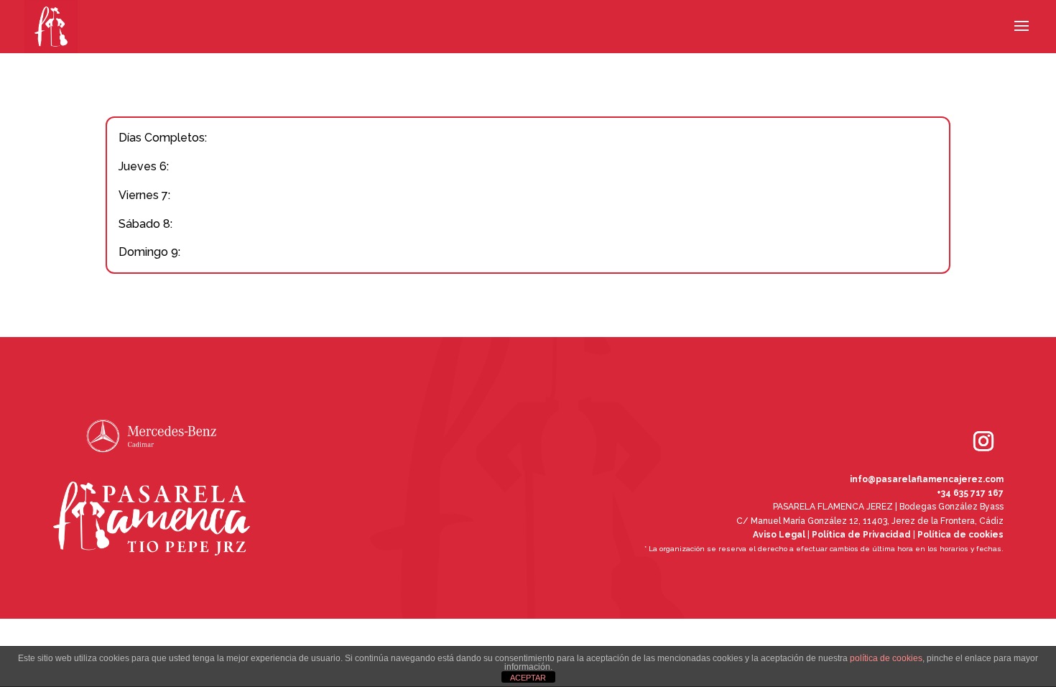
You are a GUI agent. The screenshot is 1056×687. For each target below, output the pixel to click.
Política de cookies (960, 535)
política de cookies (886, 658)
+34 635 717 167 (970, 493)
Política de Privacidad (861, 535)
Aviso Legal (779, 535)
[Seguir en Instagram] (963, 421)
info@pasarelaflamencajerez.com (927, 479)
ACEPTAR (528, 677)
